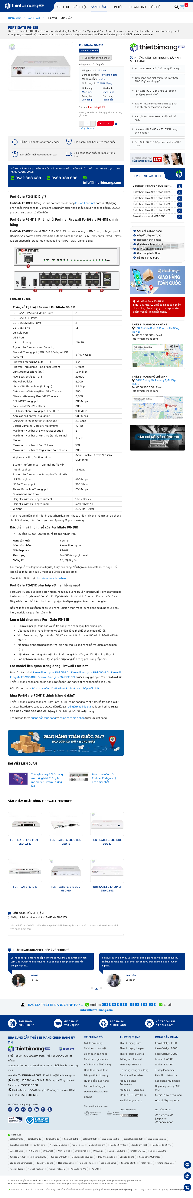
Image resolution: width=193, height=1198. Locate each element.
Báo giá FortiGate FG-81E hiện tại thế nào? (154, 118)
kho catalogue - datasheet (51, 578)
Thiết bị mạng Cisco (130, 1043)
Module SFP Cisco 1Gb (132, 1090)
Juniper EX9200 (59, 1157)
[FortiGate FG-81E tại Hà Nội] (157, 355)
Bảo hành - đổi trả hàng (97, 1065)
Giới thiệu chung (93, 1043)
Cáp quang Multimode (167, 1081)
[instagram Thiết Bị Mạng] (31, 1109)
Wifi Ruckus (64, 1150)
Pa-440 (95, 1169)
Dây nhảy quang (106, 1157)
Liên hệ (154, 7)
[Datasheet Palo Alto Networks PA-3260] (179, 211)
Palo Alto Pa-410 (78, 1169)
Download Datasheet (96, 1092)
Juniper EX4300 (17, 1157)
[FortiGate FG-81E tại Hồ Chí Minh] (157, 407)
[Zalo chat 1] (187, 1165)
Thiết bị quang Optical (132, 1054)
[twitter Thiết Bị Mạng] (18, 1109)
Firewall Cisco (16, 1169)
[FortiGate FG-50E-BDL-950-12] (107, 824)
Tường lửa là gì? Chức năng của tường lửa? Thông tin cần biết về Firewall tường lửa (47, 780)
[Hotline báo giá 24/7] (187, 1188)
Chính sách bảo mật (95, 1048)
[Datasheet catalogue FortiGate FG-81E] (157, 174)
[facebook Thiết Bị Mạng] (11, 1109)
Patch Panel (146, 1163)
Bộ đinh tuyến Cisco (131, 1100)
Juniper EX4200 (158, 1150)
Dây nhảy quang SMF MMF (167, 1088)
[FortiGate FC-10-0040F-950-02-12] (107, 870)
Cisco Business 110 (110, 1139)
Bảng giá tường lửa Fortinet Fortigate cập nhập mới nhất (65, 688)
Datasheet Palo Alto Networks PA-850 (154, 198)
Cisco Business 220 (133, 1139)
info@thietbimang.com (102, 182)
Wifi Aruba (48, 1150)
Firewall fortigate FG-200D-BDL (90, 672)
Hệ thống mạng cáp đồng (134, 1070)
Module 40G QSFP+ (161, 1145)
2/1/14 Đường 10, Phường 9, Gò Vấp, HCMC (154, 382)
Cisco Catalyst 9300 (166, 1054)
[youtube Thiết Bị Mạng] (24, 1109)
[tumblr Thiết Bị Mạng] (50, 1109)
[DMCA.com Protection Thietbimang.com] (129, 1115)
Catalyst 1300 (52, 1139)
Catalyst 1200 (34, 1139)
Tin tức (118, 7)
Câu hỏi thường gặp (95, 1086)
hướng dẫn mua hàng (43, 718)
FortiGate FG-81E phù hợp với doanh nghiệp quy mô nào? (154, 92)
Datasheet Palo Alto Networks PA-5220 (155, 192)
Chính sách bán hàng (95, 1054)
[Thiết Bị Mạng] (24, 6)
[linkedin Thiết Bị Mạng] (37, 1109)
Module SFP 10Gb (139, 1145)
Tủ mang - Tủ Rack (130, 1065)
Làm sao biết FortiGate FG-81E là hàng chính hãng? (155, 131)
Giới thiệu (80, 7)
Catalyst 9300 (89, 1139)
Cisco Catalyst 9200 (166, 1048)
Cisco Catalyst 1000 (166, 1043)
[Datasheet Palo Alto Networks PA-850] (179, 198)
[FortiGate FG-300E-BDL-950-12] (66, 824)
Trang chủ (61, 7)
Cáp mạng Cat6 (128, 1163)
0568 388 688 (64, 178)
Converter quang (45, 1163)
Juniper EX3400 (164, 1065)
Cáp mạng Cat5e (108, 1163)
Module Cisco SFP (97, 1145)
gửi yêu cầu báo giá (79, 706)
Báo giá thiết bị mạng (96, 1075)
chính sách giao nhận (72, 718)
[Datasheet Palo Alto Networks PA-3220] (179, 204)
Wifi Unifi (33, 1150)
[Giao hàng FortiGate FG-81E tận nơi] (157, 280)
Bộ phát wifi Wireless (131, 1075)
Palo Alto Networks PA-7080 (149, 216)
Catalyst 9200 (71, 1139)
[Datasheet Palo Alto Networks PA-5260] (179, 186)
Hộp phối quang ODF (167, 1100)
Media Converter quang (168, 1095)
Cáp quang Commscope (21, 1163)
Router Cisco (77, 1145)
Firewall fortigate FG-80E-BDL (51, 672)
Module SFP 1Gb (118, 1145)
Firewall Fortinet (85, 203)
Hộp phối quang (66, 1163)
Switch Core (39, 1145)
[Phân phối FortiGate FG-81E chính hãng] (157, 47)
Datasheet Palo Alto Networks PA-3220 (155, 204)
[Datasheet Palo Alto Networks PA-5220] (179, 192)
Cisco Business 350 (19, 1145)
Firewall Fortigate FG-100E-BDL (57, 677)
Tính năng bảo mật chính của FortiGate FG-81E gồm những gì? (155, 79)
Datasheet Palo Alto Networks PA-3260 (155, 210)
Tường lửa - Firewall (131, 1059)
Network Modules (58, 1145)
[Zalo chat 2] (187, 1176)
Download (137, 7)
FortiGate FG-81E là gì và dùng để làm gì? (157, 68)
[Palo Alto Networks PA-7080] (179, 217)
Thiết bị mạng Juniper (132, 1048)
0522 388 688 (28, 178)
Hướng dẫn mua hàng (96, 1081)
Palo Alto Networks (166, 1075)
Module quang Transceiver (128, 1082)
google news (166, 1122)
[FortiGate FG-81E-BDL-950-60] (66, 870)
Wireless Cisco (16, 1150)
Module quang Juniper (82, 1157)
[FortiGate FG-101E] (25, 870)
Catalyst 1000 (16, 1139)
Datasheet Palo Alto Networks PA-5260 (155, 186)
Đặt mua (107, 123)
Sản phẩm (99, 7)
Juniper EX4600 (38, 1157)
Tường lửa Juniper (165, 1070)
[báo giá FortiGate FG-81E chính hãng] (157, 159)
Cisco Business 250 (157, 1139)
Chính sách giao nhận (96, 1059)
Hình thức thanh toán (96, 1070)
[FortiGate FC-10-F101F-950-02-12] (25, 824)
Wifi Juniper (98, 1150)
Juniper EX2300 (164, 1059)
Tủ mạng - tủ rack (87, 1163)
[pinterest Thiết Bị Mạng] (44, 1109)
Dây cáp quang (127, 1157)
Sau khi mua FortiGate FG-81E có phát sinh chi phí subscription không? (155, 105)
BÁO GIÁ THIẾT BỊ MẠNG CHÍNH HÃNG (55, 1004)
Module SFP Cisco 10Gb (133, 1095)
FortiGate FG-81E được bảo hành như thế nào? (157, 144)
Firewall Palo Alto (57, 1169)
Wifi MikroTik (81, 1150)
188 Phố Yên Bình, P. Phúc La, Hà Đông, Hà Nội (156, 330)
